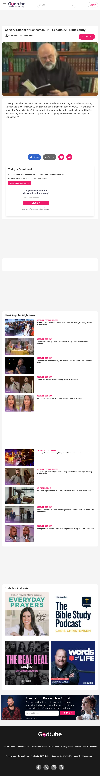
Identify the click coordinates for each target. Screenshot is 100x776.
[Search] (73, 4)
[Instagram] (54, 767)
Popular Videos (9, 747)
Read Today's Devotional (19, 183)
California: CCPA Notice (40, 756)
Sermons (93, 747)
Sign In (93, 5)
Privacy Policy (23, 756)
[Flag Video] (69, 157)
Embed (51, 157)
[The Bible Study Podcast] (73, 614)
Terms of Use (11, 756)
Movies (78, 747)
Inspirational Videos (39, 747)
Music (85, 747)
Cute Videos (54, 747)
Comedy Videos (23, 747)
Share (36, 157)
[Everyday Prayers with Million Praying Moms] (27, 614)
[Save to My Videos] (61, 157)
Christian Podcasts (16, 588)
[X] (46, 767)
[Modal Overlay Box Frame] (36, 200)
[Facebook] (38, 767)
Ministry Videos (67, 747)
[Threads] (61, 767)
